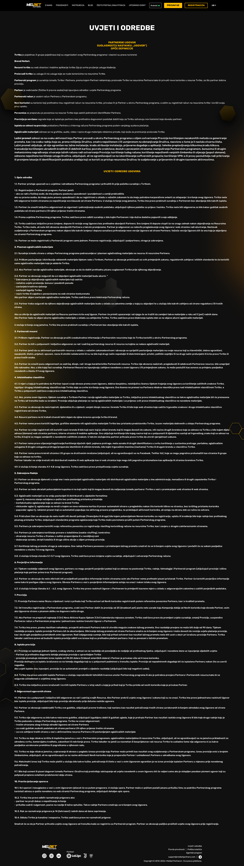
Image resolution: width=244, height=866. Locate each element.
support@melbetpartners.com (181, 857)
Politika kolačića (195, 849)
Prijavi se (173, 5)
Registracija (196, 5)
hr (213, 5)
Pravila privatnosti (176, 849)
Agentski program (194, 853)
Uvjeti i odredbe (195, 846)
